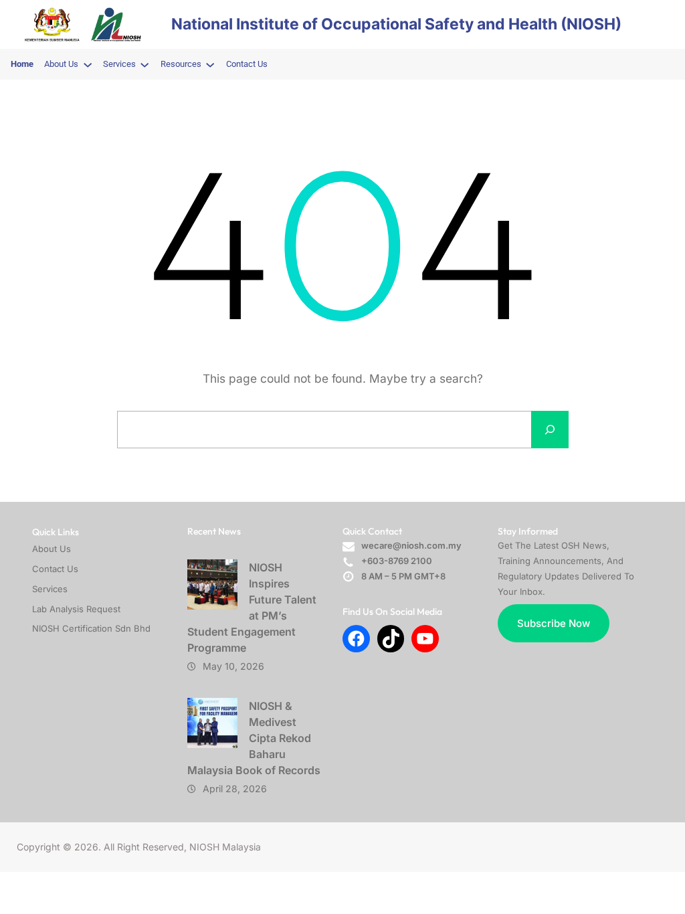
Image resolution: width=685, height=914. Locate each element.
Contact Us (55, 568)
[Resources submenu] (210, 64)
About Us (51, 548)
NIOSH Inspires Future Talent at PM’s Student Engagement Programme (251, 607)
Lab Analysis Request (76, 609)
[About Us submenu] (87, 64)
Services (50, 588)
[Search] (550, 429)
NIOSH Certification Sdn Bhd (91, 628)
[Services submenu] (144, 64)
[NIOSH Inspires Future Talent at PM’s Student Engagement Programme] (212, 584)
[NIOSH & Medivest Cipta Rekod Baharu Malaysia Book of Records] (212, 723)
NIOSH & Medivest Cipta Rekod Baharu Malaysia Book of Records (253, 738)
